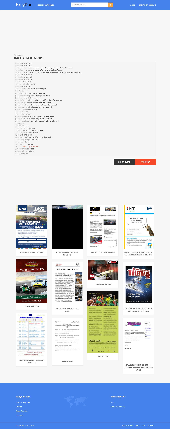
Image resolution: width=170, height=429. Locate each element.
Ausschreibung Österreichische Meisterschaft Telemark (138, 310)
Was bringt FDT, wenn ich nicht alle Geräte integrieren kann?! (138, 253)
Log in (113, 402)
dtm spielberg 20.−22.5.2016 (31, 252)
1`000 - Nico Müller (103, 284)
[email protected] (30, 146)
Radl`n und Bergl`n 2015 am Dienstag (32, 361)
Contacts (19, 415)
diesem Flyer (102, 356)
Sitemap (19, 407)
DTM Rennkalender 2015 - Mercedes (67, 253)
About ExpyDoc (21, 411)
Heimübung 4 (67, 361)
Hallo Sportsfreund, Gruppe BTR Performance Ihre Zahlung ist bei (138, 367)
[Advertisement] (85, 32)
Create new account (118, 407)
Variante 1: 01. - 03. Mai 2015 (102, 252)
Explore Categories (23, 402)
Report (146, 162)
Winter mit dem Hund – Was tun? (67, 310)
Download (125, 162)
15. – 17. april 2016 (31, 306)
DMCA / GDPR (140, 426)
